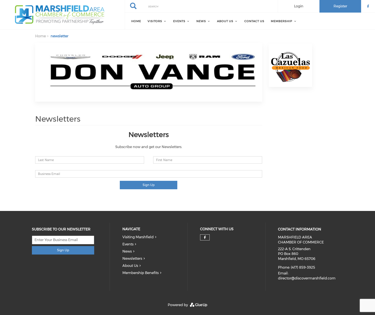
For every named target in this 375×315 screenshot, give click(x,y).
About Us (130, 266)
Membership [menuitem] (281, 21)
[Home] (62, 14)
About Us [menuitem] (225, 21)
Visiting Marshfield (138, 237)
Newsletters (132, 258)
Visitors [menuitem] (155, 21)
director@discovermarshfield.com (307, 278)
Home (40, 36)
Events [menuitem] (179, 21)
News (127, 251)
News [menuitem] (201, 21)
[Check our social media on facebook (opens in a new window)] (205, 237)
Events (127, 244)
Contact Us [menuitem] (254, 21)
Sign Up (149, 185)
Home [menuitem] (136, 21)
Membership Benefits (140, 273)
